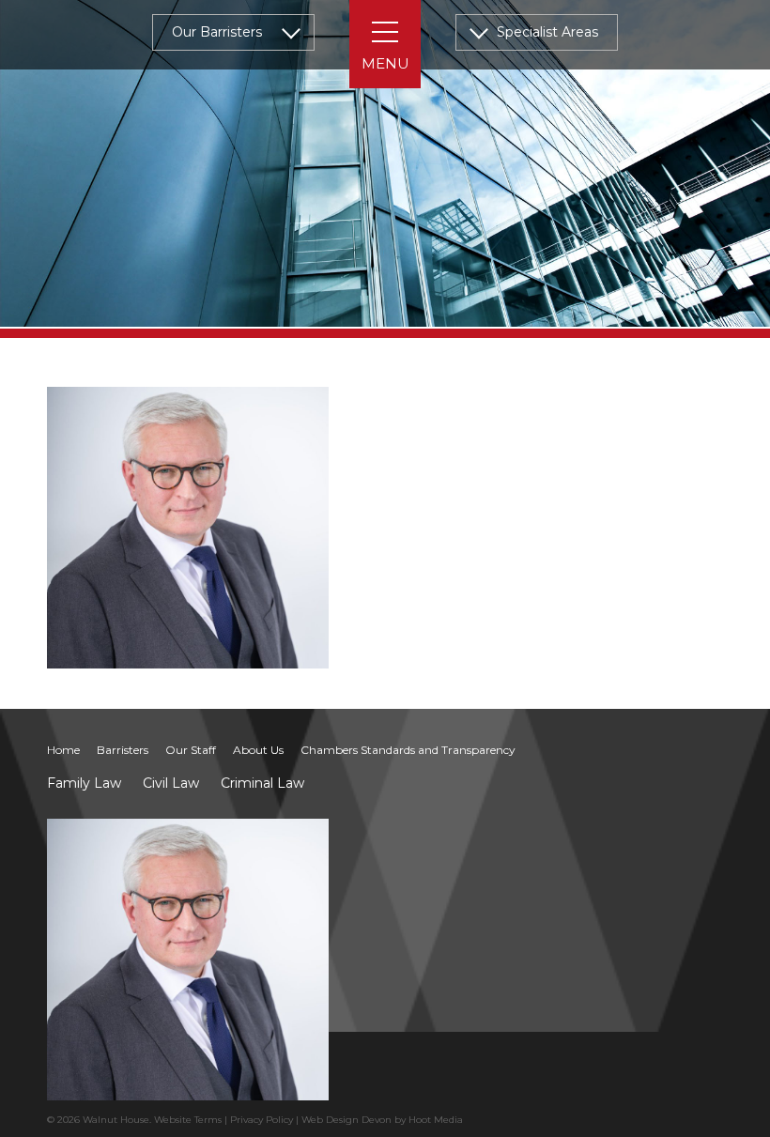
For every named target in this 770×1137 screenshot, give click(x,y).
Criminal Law (262, 783)
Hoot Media (435, 1120)
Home (63, 750)
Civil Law (171, 783)
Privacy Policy (261, 1120)
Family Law (84, 783)
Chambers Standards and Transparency (408, 750)
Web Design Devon (346, 1120)
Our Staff (190, 750)
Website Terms (188, 1120)
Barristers (122, 750)
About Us (258, 750)
